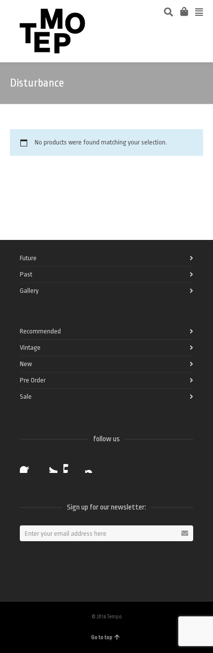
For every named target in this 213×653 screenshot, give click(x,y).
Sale (26, 396)
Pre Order (33, 380)
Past (26, 274)
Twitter (49, 465)
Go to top (101, 637)
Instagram (93, 465)
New (26, 364)
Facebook (28, 465)
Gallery (29, 290)
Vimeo (71, 465)
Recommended (40, 331)
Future (28, 258)
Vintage (30, 347)
